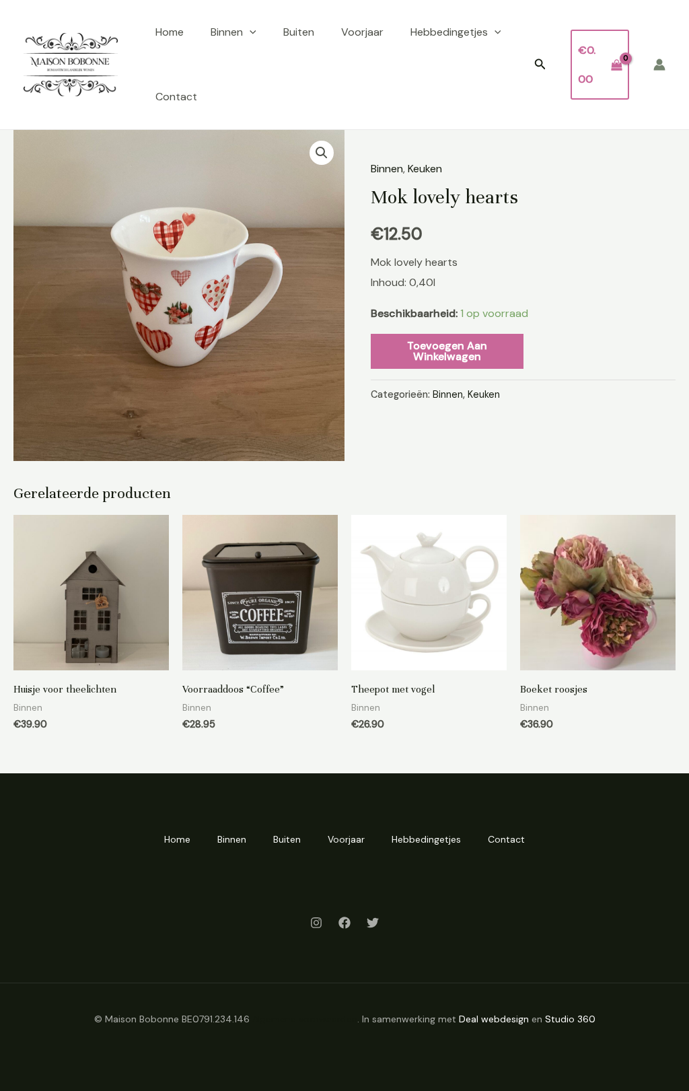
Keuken (425, 169)
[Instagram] (316, 923)
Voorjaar (362, 32)
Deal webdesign (494, 1019)
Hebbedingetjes (449, 32)
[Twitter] (373, 923)
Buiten (298, 32)
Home (169, 32)
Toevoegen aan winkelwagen (447, 351)
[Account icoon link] (659, 65)
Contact (176, 97)
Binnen (227, 32)
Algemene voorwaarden (304, 1019)
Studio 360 (570, 1019)
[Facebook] (344, 923)
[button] (249, 32)
